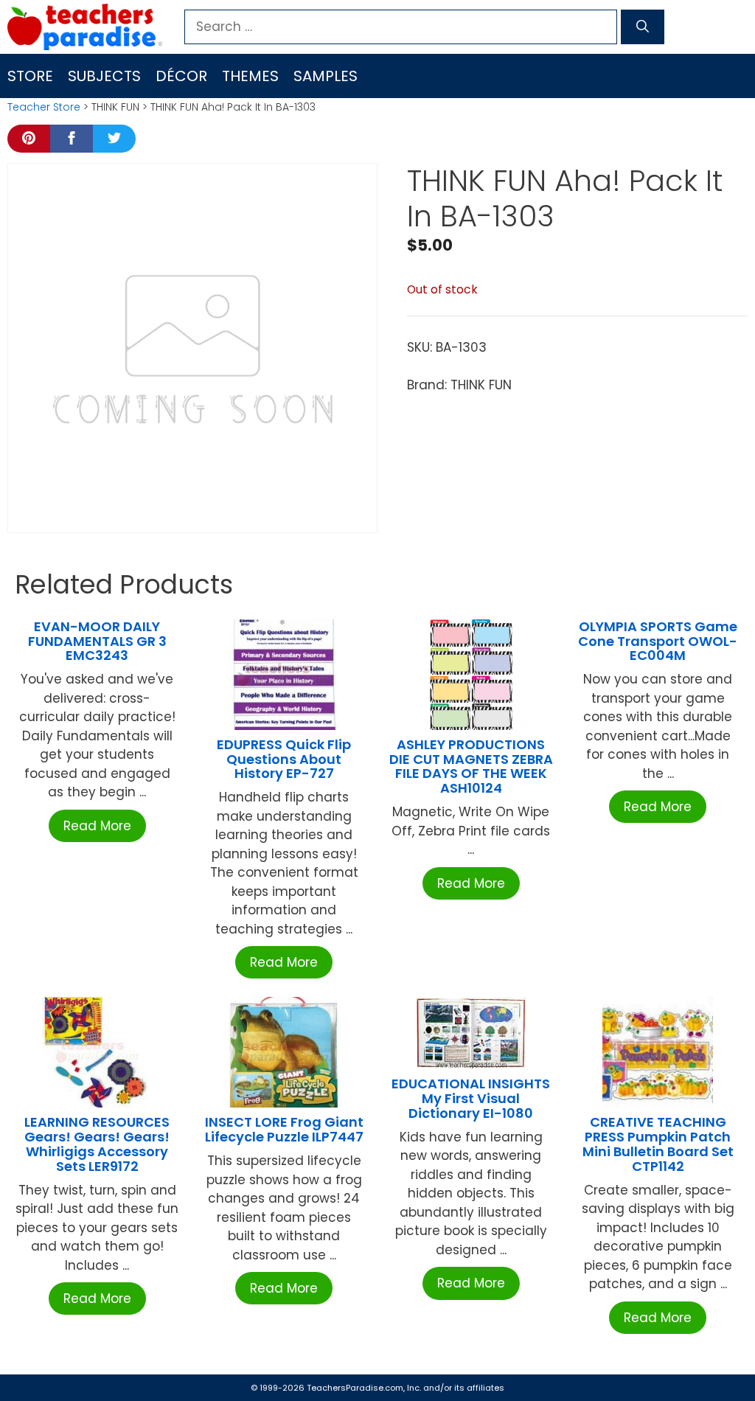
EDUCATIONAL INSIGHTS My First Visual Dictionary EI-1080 (471, 1098)
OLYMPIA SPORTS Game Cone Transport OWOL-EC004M (657, 641)
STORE (30, 76)
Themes (250, 76)
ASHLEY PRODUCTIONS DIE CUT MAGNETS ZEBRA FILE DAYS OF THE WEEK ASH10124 (471, 766)
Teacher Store (43, 107)
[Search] (642, 27)
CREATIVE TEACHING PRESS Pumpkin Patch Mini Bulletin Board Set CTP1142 (658, 1144)
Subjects (104, 76)
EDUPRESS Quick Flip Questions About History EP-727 (284, 759)
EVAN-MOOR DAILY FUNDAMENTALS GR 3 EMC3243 (97, 641)
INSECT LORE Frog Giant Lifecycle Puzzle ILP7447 (284, 1129)
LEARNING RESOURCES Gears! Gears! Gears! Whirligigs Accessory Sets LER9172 (97, 1144)
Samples (325, 76)
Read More (97, 826)
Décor (181, 76)
